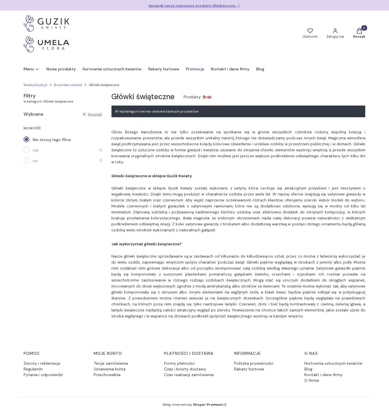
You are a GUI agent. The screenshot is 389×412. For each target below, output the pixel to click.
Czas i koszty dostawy (185, 369)
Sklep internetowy (192, 404)
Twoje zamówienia (111, 363)
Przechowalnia (107, 374)
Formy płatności (179, 363)
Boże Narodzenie (68, 85)
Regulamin (33, 369)
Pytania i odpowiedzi (43, 374)
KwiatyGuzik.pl (35, 85)
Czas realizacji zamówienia (189, 374)
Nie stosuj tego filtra (52, 139)
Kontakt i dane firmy (323, 374)
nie (35, 160)
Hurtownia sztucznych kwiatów (333, 363)
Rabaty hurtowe (249, 369)
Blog (308, 369)
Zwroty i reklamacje (42, 363)
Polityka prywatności (253, 363)
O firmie (311, 380)
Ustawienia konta (110, 369)
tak (36, 150)
